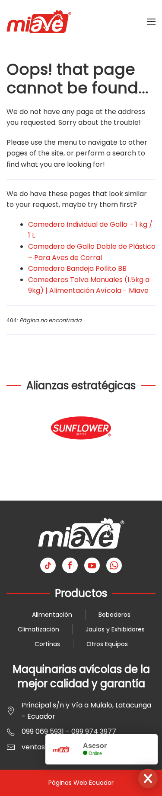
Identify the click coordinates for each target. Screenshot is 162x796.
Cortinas (47, 644)
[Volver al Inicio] (38, 21)
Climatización (38, 629)
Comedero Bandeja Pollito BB (77, 268)
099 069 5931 (43, 731)
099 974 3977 (93, 731)
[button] (151, 21)
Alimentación (52, 614)
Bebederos (114, 614)
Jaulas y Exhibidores (115, 629)
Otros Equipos (107, 644)
